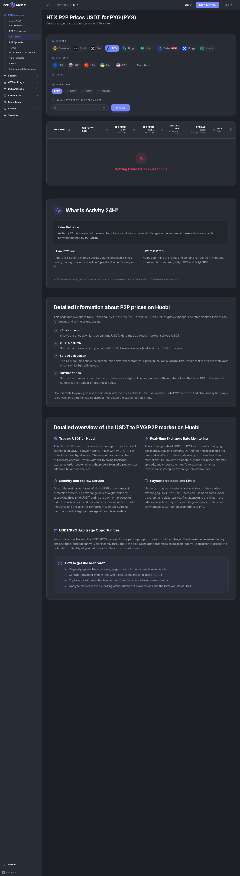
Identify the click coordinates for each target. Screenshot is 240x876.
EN (191, 4)
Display (120, 107)
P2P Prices (61, 4)
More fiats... (144, 65)
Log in (228, 4)
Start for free (207, 4)
